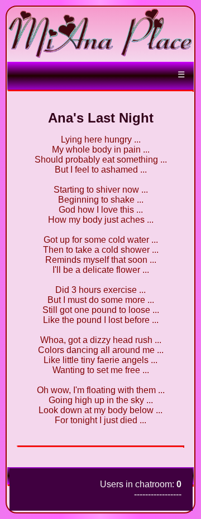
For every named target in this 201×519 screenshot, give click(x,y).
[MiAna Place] (100, 56)
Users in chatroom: (140, 484)
